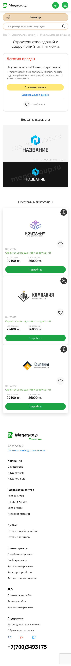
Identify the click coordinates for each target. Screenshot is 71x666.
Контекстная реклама (20, 566)
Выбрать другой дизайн (35, 94)
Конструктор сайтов (20, 572)
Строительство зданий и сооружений (28, 252)
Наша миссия (16, 472)
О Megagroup (15, 466)
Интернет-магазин (19, 513)
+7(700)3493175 (27, 646)
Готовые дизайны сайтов (23, 531)
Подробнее (35, 269)
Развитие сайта (17, 601)
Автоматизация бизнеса (22, 578)
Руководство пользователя (24, 624)
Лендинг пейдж (17, 501)
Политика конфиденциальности (27, 450)
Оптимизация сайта (20, 595)
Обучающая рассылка (21, 630)
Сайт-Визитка (16, 495)
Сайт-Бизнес (15, 507)
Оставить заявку (35, 87)
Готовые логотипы (19, 537)
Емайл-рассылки (18, 560)
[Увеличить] (63, 212)
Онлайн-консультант (20, 554)
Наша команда (16, 478)
